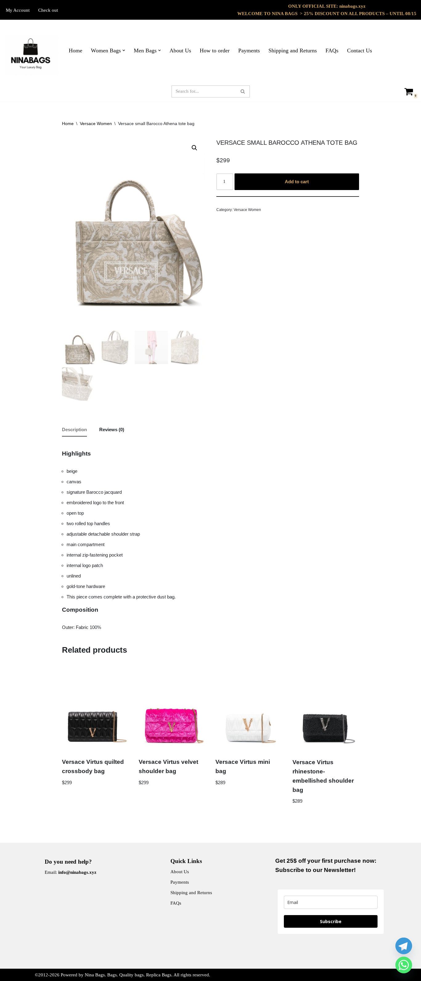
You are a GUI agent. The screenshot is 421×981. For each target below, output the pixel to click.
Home (75, 50)
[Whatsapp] (403, 965)
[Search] (243, 91)
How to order (215, 50)
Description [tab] (74, 429)
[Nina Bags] (31, 55)
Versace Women (96, 123)
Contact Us (359, 50)
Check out (48, 10)
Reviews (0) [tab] (111, 429)
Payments (249, 50)
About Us (180, 50)
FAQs (331, 50)
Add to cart (297, 181)
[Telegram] (403, 946)
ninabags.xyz (352, 6)
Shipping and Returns (292, 50)
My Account (18, 10)
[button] (123, 50)
